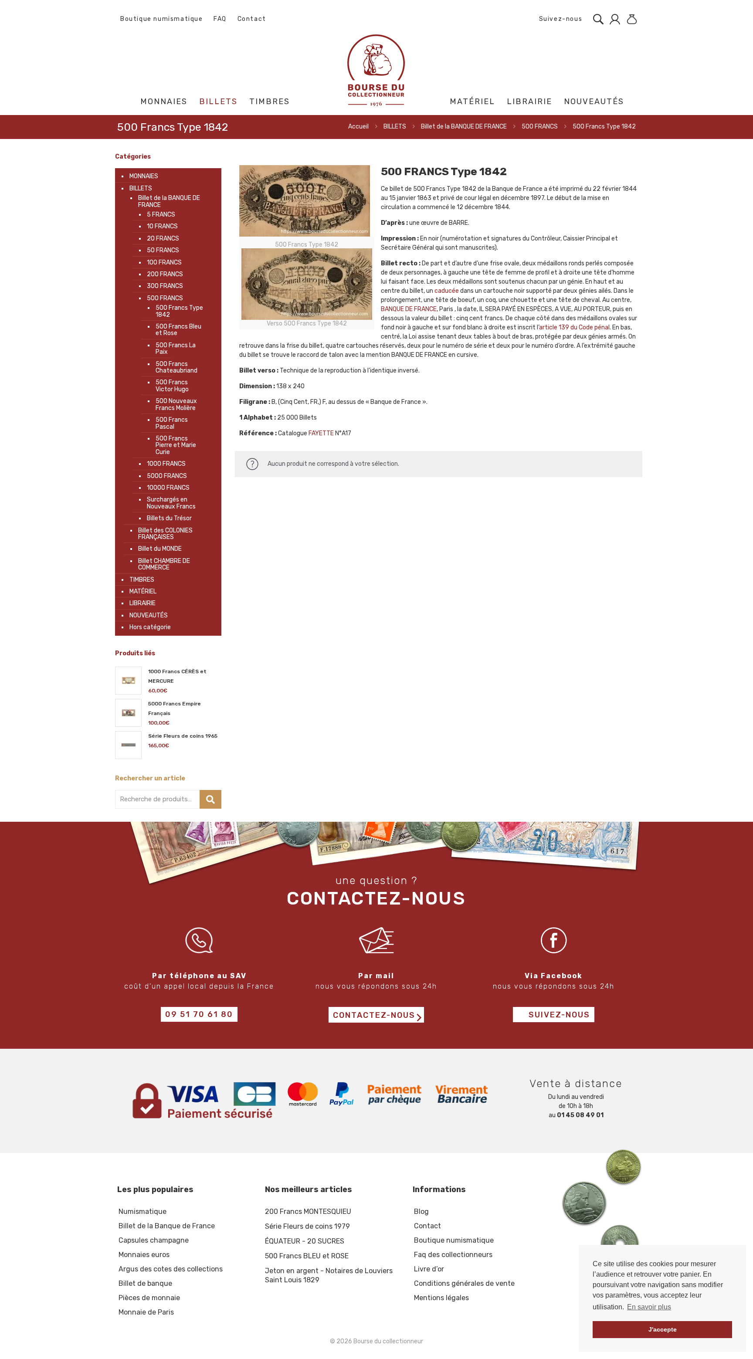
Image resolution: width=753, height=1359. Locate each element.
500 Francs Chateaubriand (176, 367)
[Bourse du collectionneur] (377, 70)
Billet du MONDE (160, 548)
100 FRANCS (164, 262)
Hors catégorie (150, 627)
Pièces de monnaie (149, 1298)
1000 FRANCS (166, 464)
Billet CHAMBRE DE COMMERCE (164, 564)
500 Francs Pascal (172, 423)
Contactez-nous (374, 1015)
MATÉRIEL (142, 591)
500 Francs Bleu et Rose (178, 330)
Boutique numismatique (161, 19)
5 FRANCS (161, 214)
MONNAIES (143, 176)
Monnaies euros (144, 1255)
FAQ (220, 19)
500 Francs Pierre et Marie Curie (176, 445)
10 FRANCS (162, 226)
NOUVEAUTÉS (148, 615)
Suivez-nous (559, 19)
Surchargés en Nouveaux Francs (171, 503)
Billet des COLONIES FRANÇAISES (165, 534)
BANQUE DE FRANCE (409, 309)
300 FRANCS (165, 286)
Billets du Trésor (169, 518)
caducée (446, 291)
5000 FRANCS (167, 476)
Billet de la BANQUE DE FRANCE (464, 126)
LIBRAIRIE (142, 603)
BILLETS (394, 126)
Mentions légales (441, 1298)
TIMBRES (141, 579)
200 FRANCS (165, 274)
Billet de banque (145, 1283)
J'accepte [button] (662, 1329)
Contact (251, 19)
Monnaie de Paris (146, 1312)
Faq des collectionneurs (453, 1255)
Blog (421, 1211)
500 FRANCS (540, 126)
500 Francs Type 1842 (179, 311)
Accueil (358, 126)
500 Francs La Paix (176, 349)
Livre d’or (429, 1269)
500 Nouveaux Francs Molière (176, 404)
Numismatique (142, 1211)
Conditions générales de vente (464, 1283)
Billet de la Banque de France (167, 1226)
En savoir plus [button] (649, 1307)
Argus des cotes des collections (171, 1269)
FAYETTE (321, 433)
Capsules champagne (154, 1240)
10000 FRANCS (168, 487)
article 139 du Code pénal (574, 327)
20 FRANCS (163, 238)
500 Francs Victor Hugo (172, 386)
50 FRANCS (163, 250)
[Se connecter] (612, 19)
